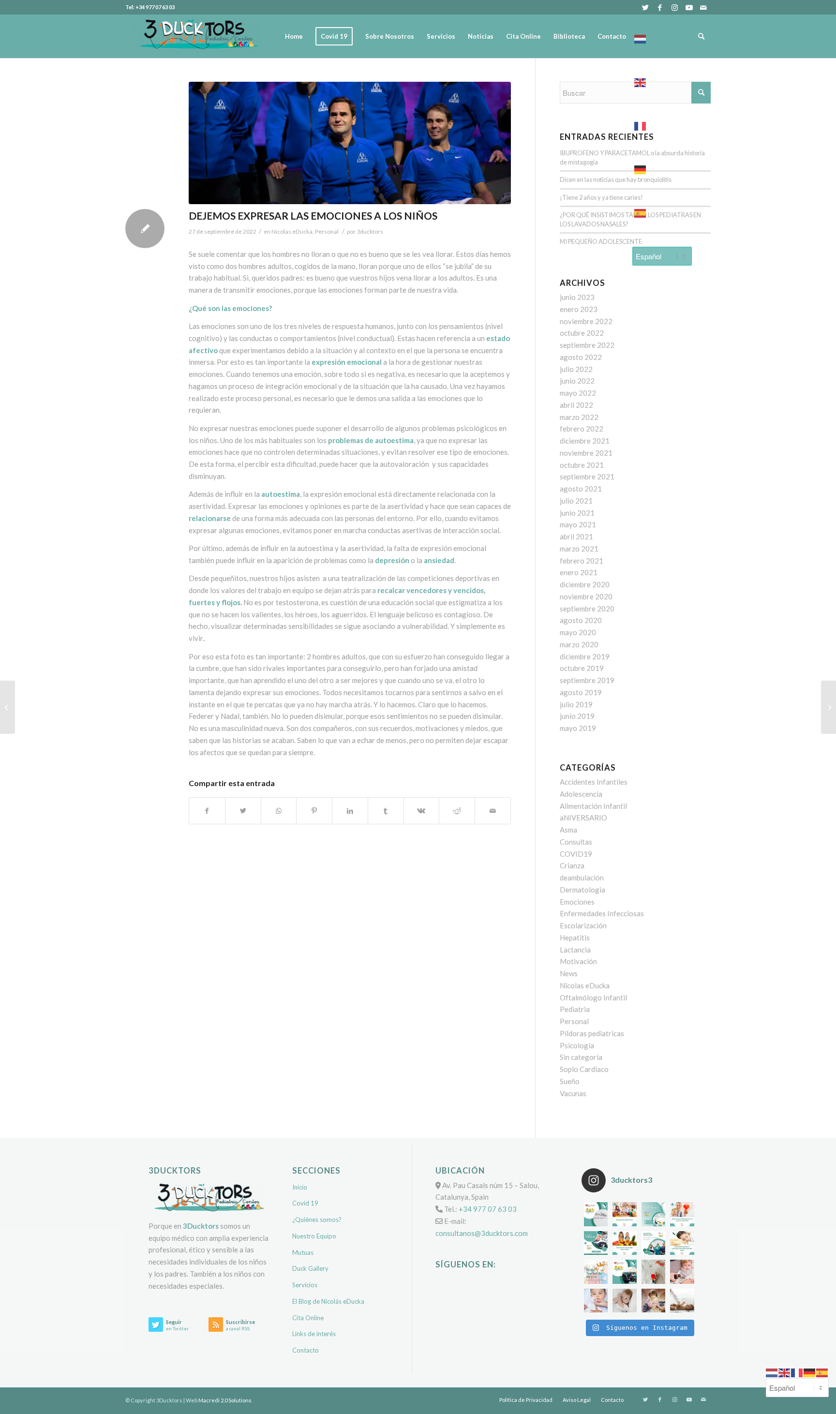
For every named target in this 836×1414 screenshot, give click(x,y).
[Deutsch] (662, 167)
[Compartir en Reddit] (457, 811)
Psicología (577, 1045)
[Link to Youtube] (689, 7)
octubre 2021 (582, 465)
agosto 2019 (581, 692)
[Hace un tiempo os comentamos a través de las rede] (682, 1243)
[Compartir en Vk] (421, 811)
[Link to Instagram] (674, 7)
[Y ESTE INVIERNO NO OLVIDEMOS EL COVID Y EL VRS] (828, 707)
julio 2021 (576, 500)
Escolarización (583, 925)
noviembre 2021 (586, 452)
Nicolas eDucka (585, 985)
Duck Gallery (310, 1268)
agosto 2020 (581, 620)
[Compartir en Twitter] (243, 811)
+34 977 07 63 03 (488, 1209)
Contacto (305, 1350)
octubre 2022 (582, 332)
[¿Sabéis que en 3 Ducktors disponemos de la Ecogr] (596, 1243)
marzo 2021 (579, 548)
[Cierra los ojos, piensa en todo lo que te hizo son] (654, 1272)
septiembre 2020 (587, 608)
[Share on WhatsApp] (279, 811)
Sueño (570, 1081)
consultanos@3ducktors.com (481, 1233)
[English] (662, 80)
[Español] (662, 210)
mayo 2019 (578, 728)
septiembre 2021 (587, 476)
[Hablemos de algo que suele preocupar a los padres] (682, 1301)
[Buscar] (701, 36)
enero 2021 (578, 572)
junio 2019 (577, 716)
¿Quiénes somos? (317, 1219)
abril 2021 (576, 536)
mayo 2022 (578, 392)
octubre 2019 (582, 668)
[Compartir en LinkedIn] (350, 811)
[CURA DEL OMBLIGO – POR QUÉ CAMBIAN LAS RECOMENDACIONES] (7, 707)
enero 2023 (578, 309)
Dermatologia (582, 889)
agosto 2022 (581, 357)
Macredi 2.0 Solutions (225, 1400)
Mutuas (303, 1252)
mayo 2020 (578, 632)
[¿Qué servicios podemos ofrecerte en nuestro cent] (596, 1214)
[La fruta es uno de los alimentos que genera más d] (624, 1243)
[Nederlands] (662, 36)
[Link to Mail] (703, 7)
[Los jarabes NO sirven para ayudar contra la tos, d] (682, 1272)
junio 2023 (577, 297)
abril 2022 (576, 405)
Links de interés (314, 1334)
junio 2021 (577, 512)
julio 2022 (576, 369)
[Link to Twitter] (645, 7)
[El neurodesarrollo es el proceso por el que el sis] (654, 1214)
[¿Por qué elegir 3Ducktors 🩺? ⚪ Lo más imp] (654, 1243)
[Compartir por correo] (492, 811)
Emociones (577, 901)
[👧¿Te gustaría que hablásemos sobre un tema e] (682, 1214)
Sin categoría (581, 1057)
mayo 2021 (578, 524)
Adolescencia (581, 793)
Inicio (299, 1187)
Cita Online (308, 1318)
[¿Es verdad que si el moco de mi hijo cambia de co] (596, 1301)
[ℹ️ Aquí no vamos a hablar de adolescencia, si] (624, 1214)
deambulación (582, 877)
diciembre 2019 (585, 656)
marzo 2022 (579, 417)
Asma (568, 829)
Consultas (576, 841)
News (569, 973)
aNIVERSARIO (583, 817)
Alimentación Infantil (593, 806)
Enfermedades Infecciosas (602, 913)
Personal (574, 1021)
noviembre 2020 (586, 596)
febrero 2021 (581, 560)
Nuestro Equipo (314, 1236)
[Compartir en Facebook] (207, 811)
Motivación (578, 961)
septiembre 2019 (587, 680)
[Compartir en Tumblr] (385, 811)
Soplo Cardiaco (584, 1069)
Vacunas (573, 1093)
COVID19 (576, 853)
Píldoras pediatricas (592, 1033)
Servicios (304, 1285)
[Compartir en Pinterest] (314, 811)
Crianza (572, 865)
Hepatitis (575, 937)
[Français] (662, 123)
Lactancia (575, 949)
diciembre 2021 (585, 440)
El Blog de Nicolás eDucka (328, 1301)
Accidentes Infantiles (593, 781)
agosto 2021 (581, 488)
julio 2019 (576, 704)
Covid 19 (305, 1203)
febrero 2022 (581, 428)
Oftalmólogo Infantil (593, 997)
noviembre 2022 (586, 321)
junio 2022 (577, 380)
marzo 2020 (579, 644)
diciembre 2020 (585, 584)
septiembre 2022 (587, 345)
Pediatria (575, 1009)
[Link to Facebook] (660, 7)
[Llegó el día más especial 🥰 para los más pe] (596, 1272)
